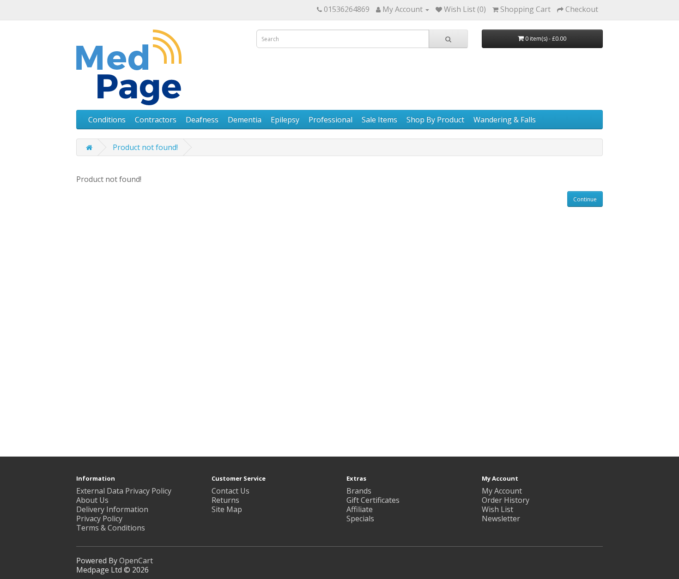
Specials (360, 518)
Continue (585, 199)
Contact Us (230, 491)
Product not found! (145, 147)
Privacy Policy (99, 518)
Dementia (244, 120)
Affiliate (359, 509)
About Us (92, 500)
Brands (358, 491)
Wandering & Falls (504, 120)
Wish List (497, 509)
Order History (505, 500)
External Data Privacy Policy (123, 491)
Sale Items (379, 120)
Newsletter (501, 518)
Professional (330, 120)
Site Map (227, 509)
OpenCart (136, 560)
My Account (502, 491)
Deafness (202, 120)
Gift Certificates (373, 500)
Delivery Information (112, 509)
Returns (225, 500)
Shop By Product (435, 120)
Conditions (107, 120)
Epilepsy (285, 120)
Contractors (155, 120)
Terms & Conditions (110, 528)
